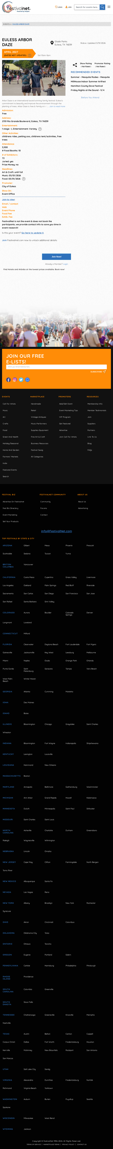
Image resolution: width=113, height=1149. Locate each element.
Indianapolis (71, 743)
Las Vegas (28, 892)
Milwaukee (28, 1118)
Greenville (49, 989)
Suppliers (91, 423)
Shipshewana (92, 743)
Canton (69, 1034)
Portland (48, 955)
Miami (5, 660)
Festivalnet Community (53, 494)
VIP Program (65, 417)
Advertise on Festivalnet (13, 501)
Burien (47, 1099)
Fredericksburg (72, 1042)
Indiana (7, 743)
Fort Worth (49, 1042)
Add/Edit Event (65, 404)
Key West (49, 652)
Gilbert (26, 545)
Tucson (48, 553)
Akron (26, 922)
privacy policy (68, 1144)
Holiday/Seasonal (10, 443)
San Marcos (8, 1058)
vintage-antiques (38, 417)
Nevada (7, 892)
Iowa (5, 702)
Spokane (6, 1107)
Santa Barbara (30, 601)
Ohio (5, 922)
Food (5, 430)
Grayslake (70, 724)
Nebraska (8, 851)
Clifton (47, 862)
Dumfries (49, 1080)
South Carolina (8, 990)
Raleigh (6, 840)
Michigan (8, 798)
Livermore (91, 577)
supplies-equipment (39, 430)
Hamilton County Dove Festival (87, 85)
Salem (68, 955)
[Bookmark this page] (27, 379)
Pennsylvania (10, 965)
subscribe (97, 371)
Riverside (91, 585)
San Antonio (92, 1050)
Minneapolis (50, 808)
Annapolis (28, 787)
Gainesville (7, 652)
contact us (82, 1144)
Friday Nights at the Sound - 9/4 (87, 90)
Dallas (26, 1042)
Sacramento (8, 593)
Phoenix (69, 545)
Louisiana (8, 765)
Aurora (27, 612)
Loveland (28, 622)
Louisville (49, 754)
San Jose (91, 593)
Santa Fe (49, 881)
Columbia (28, 989)
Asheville (27, 830)
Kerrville (6, 1050)
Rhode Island (6, 977)
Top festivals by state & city (18, 538)
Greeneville (49, 1015)
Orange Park (71, 660)
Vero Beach (92, 668)
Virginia (7, 1080)
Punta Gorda (8, 668)
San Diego (49, 593)
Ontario (7, 944)
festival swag (37, 450)
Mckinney (28, 1050)
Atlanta (27, 691)
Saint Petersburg (28, 669)
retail (33, 410)
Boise (26, 713)
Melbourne (91, 652)
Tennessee (9, 1015)
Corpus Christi (9, 1042)
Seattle (90, 1099)
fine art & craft (38, 437)
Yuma (68, 553)
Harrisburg (49, 965)
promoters (65, 397)
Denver (90, 612)
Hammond (28, 765)
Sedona (27, 553)
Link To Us (92, 437)
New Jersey (9, 862)
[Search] (102, 7)
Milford (27, 633)
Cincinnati (49, 922)
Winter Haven (30, 679)
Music (5, 410)
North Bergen (93, 862)
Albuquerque (29, 881)
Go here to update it (32, 232)
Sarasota (49, 668)
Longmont (7, 622)
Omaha (48, 851)
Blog (90, 443)
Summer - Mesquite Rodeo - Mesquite (90, 77)
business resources (39, 443)
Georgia (7, 691)
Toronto (48, 944)
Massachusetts (10, 776)
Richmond (7, 1088)
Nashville (7, 1023)
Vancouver (28, 564)
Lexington (28, 754)
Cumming (49, 691)
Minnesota (9, 808)
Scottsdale (7, 553)
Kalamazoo (91, 798)
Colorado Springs (69, 613)
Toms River (7, 870)
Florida (7, 644)
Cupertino (49, 577)
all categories (37, 457)
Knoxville (69, 1015)
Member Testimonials (97, 410)
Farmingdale (71, 862)
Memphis (91, 1015)
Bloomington (29, 724)
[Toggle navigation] (109, 7)
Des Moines (29, 702)
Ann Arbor (28, 798)
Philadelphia (71, 965)
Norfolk (90, 1080)
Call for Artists (9, 404)
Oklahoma (9, 933)
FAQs (90, 450)
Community (45, 501)
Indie (5, 463)
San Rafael (7, 601)
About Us (82, 494)
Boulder (48, 612)
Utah (5, 1069)
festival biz (8, 494)
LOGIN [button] (59, 7)
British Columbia (8, 565)
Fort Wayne (50, 743)
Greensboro (92, 830)
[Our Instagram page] (15, 379)
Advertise (63, 430)
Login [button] (65, 264)
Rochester (91, 903)
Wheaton (7, 732)
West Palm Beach (7, 680)
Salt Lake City (30, 1069)
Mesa (47, 545)
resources (93, 397)
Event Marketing (10, 515)
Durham (69, 830)
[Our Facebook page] (8, 379)
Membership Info (95, 404)
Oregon (7, 955)
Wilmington (50, 840)
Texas (6, 1034)
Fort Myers (91, 644)
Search (6, 476)
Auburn (27, 1099)
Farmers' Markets (10, 457)
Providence (28, 976)
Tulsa (47, 933)
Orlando (90, 660)
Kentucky (8, 754)
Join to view (8, 199)
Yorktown (49, 1088)
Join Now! (56, 256)
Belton (47, 1034)
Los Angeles (8, 585)
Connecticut (10, 633)
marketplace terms (51, 1144)
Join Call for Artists (68, 437)
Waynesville (29, 840)
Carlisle (27, 965)
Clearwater (28, 644)
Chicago (48, 724)
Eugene (27, 955)
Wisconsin (9, 1118)
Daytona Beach (51, 644)
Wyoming (8, 1129)
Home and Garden (11, 450)
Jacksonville (29, 652)
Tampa (69, 668)
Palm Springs (50, 585)
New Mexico (9, 881)
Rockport (69, 1050)
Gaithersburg (71, 787)
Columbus (70, 922)
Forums (43, 508)
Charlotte (49, 830)
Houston (90, 1042)
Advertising (83, 508)
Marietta (69, 691)
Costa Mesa (29, 577)
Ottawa (27, 944)
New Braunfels (51, 1050)
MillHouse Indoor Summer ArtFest (88, 81)
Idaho (6, 713)
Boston (27, 776)
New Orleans (50, 765)
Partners (91, 430)
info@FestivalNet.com (56, 531)
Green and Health (10, 437)
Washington (10, 1099)
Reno (47, 892)
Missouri (8, 819)
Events (6, 397)
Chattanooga (29, 1015)
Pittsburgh (91, 965)
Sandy (47, 1069)
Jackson (27, 1129)
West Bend (49, 1118)
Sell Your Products (10, 521)
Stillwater (91, 808)
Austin (26, 1034)
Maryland (8, 787)
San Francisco (72, 593)
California (9, 577)
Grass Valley (71, 577)
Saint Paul (70, 808)
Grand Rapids (51, 798)
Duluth (26, 808)
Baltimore (49, 787)
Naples (27, 660)
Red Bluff (70, 585)
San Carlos (28, 593)
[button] (29, 55)
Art (4, 417)
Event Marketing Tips (68, 410)
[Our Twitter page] (21, 379)
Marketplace (37, 397)
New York (8, 903)
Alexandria (28, 1080)
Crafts (5, 423)
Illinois (7, 724)
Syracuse (7, 911)
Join (4, 240)
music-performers (39, 423)
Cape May (28, 862)
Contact (43, 515)
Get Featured (65, 423)
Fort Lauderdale (73, 644)
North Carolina (8, 831)
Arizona (7, 545)
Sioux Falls (28, 1002)
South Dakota (7, 1003)
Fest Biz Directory (10, 508)
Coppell (90, 1034)
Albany (27, 903)
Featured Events (10, 470)
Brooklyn (48, 903)
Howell (69, 798)
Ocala (47, 660)
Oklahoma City (30, 933)
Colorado (9, 612)
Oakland (27, 585)
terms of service (34, 1144)
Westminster (92, 787)
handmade (36, 404)
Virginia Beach (30, 1088)
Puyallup (69, 1099)
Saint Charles (92, 724)
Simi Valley (49, 601)
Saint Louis (49, 819)
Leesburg (70, 652)
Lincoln (27, 851)
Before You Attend (90, 97)
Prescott (90, 545)
